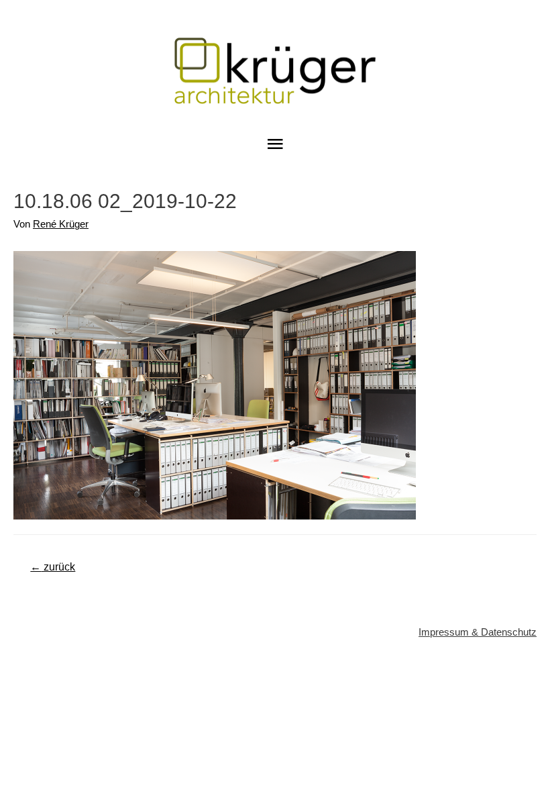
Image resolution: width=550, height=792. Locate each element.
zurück (52, 567)
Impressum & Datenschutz (478, 632)
